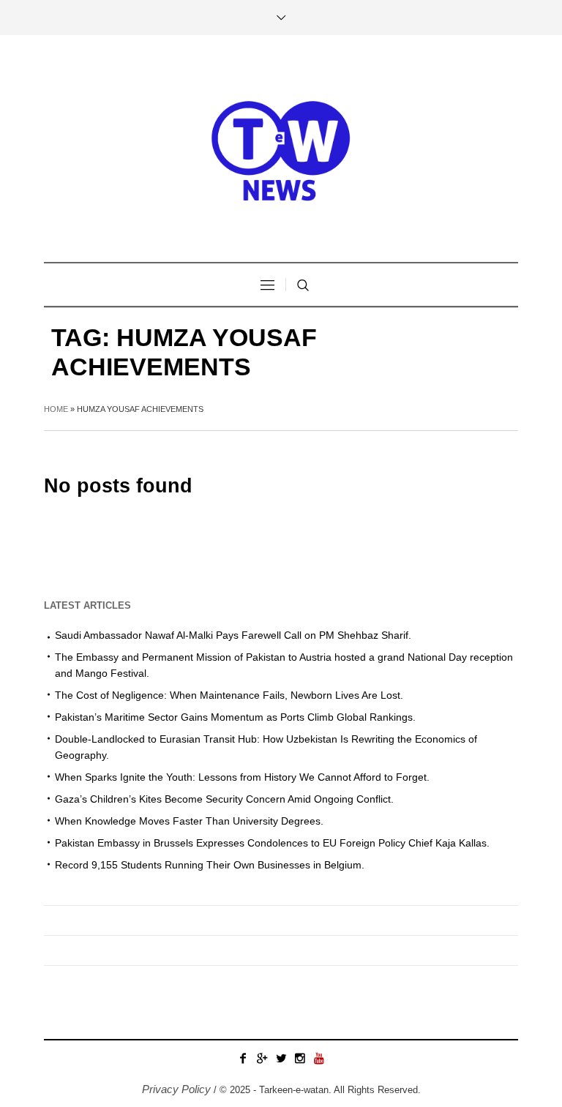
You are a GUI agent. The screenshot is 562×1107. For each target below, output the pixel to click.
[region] (190, 986)
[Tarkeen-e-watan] (281, 148)
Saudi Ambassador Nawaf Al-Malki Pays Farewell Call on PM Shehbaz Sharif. (233, 635)
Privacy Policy (176, 1089)
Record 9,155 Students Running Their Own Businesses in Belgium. (209, 865)
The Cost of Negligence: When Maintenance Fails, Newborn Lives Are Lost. (229, 695)
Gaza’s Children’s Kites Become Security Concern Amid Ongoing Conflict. (224, 799)
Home (56, 409)
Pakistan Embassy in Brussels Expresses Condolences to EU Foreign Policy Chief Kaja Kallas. (272, 843)
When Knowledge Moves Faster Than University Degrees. (189, 821)
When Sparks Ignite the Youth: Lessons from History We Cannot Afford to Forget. (242, 777)
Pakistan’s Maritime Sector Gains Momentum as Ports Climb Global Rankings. (235, 717)
